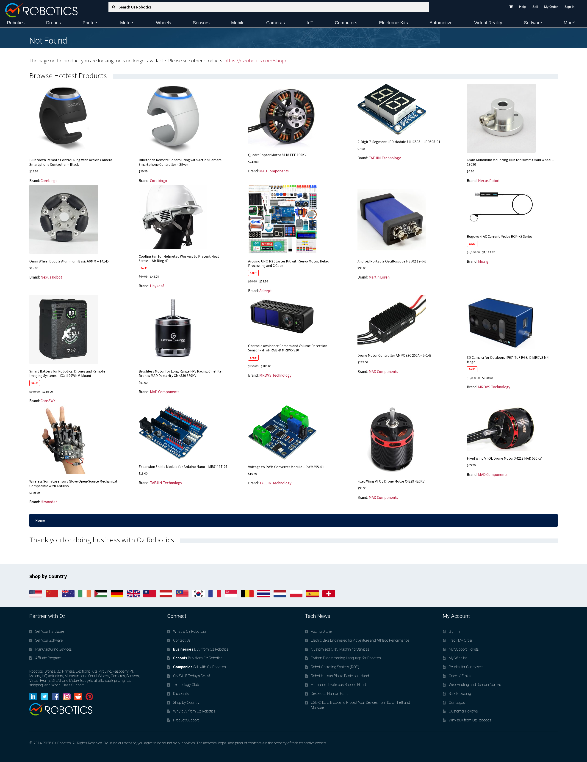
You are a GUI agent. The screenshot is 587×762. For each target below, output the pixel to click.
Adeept (265, 290)
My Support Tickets (464, 649)
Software (533, 22)
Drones (53, 22)
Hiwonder (49, 501)
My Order (551, 6)
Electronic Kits (393, 22)
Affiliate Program (48, 658)
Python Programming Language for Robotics (346, 658)
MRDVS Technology (275, 375)
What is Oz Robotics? (189, 631)
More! (570, 22)
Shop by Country (186, 702)
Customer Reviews (463, 711)
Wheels (163, 22)
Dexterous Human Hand (330, 693)
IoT (310, 22)
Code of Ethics (460, 676)
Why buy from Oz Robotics (194, 711)
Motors (127, 22)
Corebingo (49, 180)
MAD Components (274, 171)
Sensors (201, 22)
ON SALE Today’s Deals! (191, 676)
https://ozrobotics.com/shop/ (255, 60)
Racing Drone (321, 631)
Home (40, 520)
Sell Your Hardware (49, 631)
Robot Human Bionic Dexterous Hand (340, 676)
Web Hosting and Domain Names (475, 684)
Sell (535, 6)
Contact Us (182, 640)
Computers (346, 22)
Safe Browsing (460, 693)
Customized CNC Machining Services (340, 649)
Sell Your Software (49, 640)
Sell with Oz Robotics (199, 667)
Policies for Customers (466, 667)
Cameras (275, 22)
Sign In (570, 6)
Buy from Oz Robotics (201, 649)
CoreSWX (48, 400)
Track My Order (460, 640)
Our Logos (457, 702)
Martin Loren (379, 277)
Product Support (186, 720)
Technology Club (186, 684)
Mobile (237, 22)
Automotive (440, 22)
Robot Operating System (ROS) (335, 667)
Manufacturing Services (53, 649)
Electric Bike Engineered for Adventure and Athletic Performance (360, 640)
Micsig (483, 261)
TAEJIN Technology (385, 157)
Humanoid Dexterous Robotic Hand (338, 684)
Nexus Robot (489, 180)
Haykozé (157, 285)
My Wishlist (458, 658)
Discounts (181, 693)
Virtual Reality (488, 22)
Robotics (16, 22)
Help (522, 6)
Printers (90, 22)
